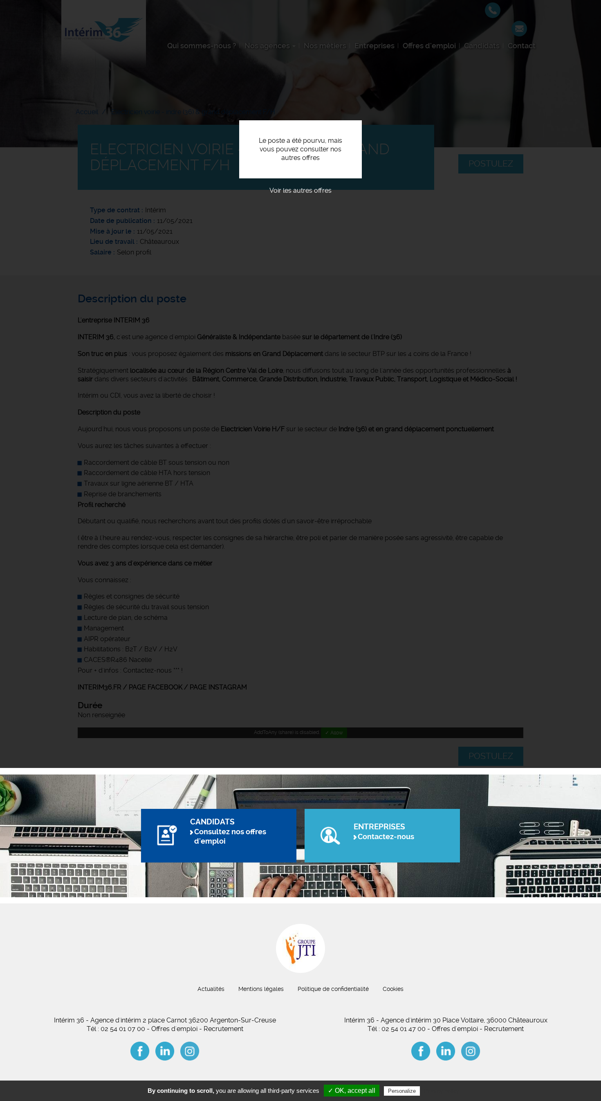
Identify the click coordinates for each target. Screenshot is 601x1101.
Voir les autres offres (300, 190)
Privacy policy (441, 1090)
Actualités (210, 989)
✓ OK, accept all (351, 1090)
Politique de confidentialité (333, 989)
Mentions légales (261, 989)
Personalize (402, 1091)
